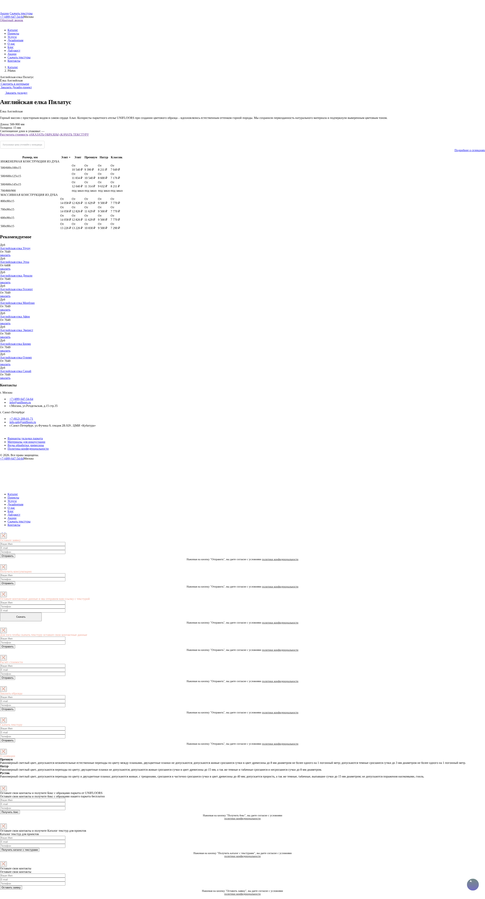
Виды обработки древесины (26, 445)
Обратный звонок (11, 20)
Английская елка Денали (16, 275)
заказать (5, 255)
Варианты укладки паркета (25, 438)
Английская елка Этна (14, 262)
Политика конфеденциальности (28, 448)
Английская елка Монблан (17, 302)
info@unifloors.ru (20, 402)
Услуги (12, 36)
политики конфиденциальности (280, 559)
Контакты (14, 60)
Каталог (13, 30)
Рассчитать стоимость (14, 134)
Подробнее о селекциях (469, 150)
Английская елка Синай (15, 371)
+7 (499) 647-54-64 (12, 16)
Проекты (13, 33)
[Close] (3, 536)
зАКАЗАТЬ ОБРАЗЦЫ (44, 134)
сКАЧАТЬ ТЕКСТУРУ (74, 134)
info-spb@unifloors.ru (22, 422)
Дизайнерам (15, 40)
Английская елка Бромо (15, 343)
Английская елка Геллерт (16, 289)
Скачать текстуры (21, 13)
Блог (11, 47)
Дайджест (14, 50)
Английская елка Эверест (16, 330)
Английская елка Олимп (16, 357)
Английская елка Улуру (15, 248)
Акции (4, 13)
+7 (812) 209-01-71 (21, 418)
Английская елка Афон (15, 316)
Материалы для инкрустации (26, 441)
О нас (11, 43)
